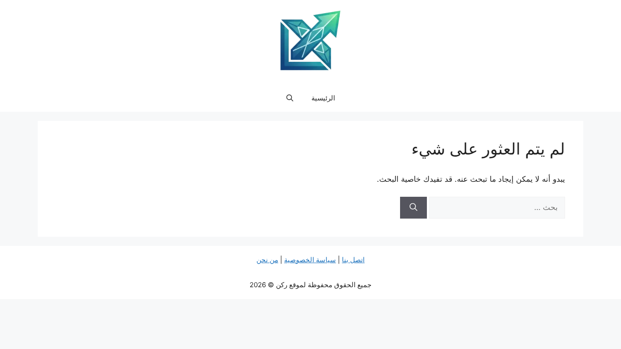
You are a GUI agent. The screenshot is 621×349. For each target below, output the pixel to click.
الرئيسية (323, 98)
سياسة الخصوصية (310, 259)
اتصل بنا (353, 259)
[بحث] (413, 208)
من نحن (267, 259)
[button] (289, 98)
